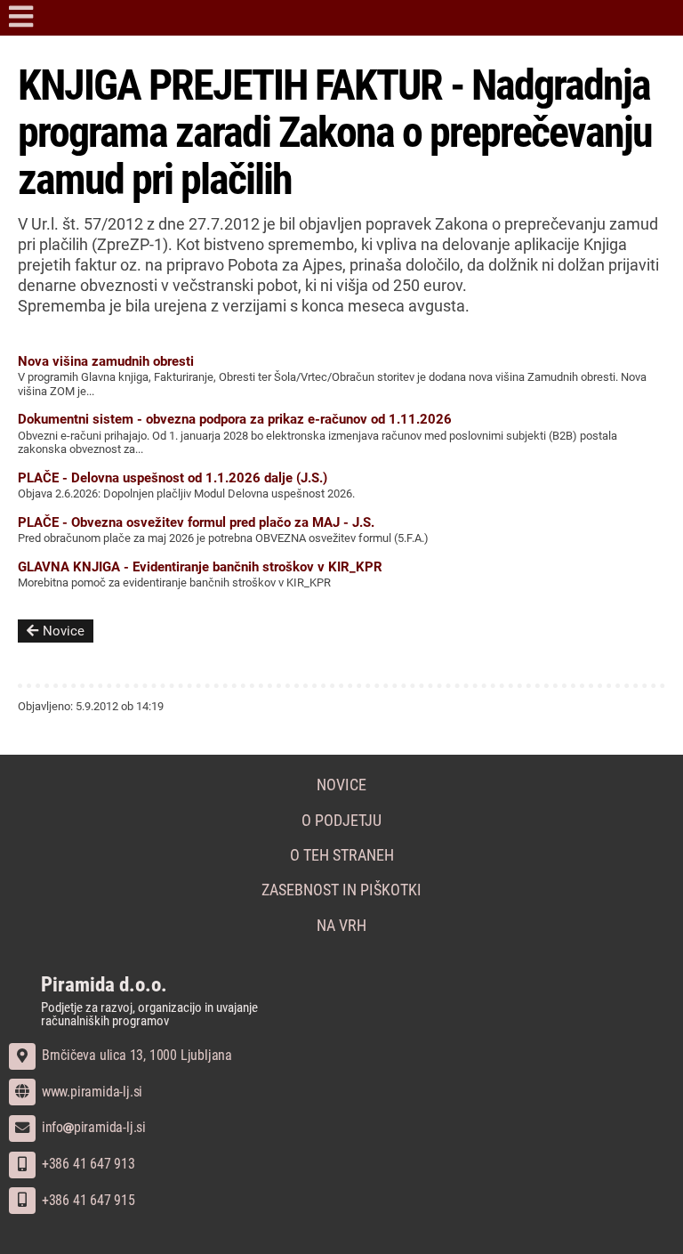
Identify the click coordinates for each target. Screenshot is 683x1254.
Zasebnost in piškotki (341, 890)
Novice (63, 631)
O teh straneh (342, 855)
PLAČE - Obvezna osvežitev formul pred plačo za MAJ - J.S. (196, 522)
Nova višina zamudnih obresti (106, 361)
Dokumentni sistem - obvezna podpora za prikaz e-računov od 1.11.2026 (235, 419)
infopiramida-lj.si (92, 1127)
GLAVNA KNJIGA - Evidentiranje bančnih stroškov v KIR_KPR (200, 567)
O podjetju (341, 820)
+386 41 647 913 (86, 1163)
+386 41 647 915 (86, 1200)
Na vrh (341, 925)
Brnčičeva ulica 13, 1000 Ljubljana (135, 1055)
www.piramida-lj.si (90, 1091)
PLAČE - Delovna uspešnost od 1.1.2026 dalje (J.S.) (172, 478)
